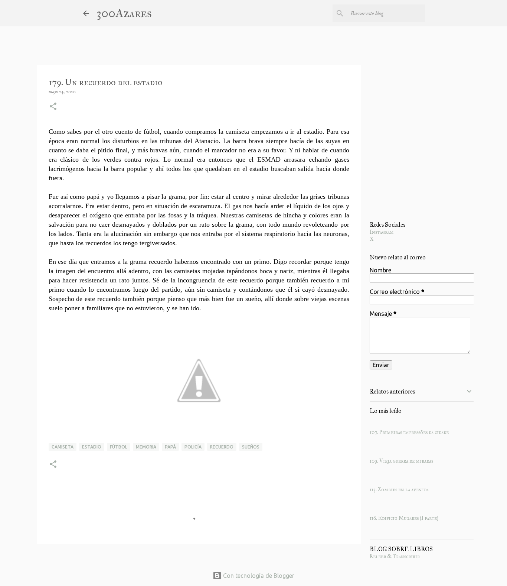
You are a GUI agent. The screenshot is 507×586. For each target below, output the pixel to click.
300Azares (124, 13)
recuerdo (221, 446)
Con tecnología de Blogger (258, 575)
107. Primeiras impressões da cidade (409, 432)
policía (193, 446)
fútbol (118, 446)
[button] (53, 107)
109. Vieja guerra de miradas (401, 461)
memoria (146, 446)
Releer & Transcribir (395, 556)
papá (170, 446)
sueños (250, 446)
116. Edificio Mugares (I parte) (404, 518)
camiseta (62, 446)
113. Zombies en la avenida (399, 489)
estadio (91, 446)
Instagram (382, 232)
